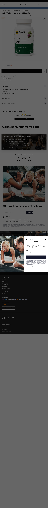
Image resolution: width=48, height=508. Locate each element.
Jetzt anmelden (36, 257)
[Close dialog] (46, 237)
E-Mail (27, 250)
